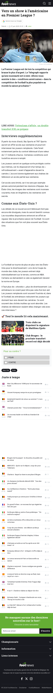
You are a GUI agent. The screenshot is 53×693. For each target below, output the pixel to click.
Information (8, 648)
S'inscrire (45, 631)
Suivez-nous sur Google (14, 21)
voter (29, 26)
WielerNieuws (47, 688)
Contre (12, 362)
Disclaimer (23, 688)
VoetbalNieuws (34, 688)
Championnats (9, 641)
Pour (11, 357)
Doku (14, 370)
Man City (6, 370)
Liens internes (9, 655)
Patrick (3, 26)
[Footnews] (26, 664)
